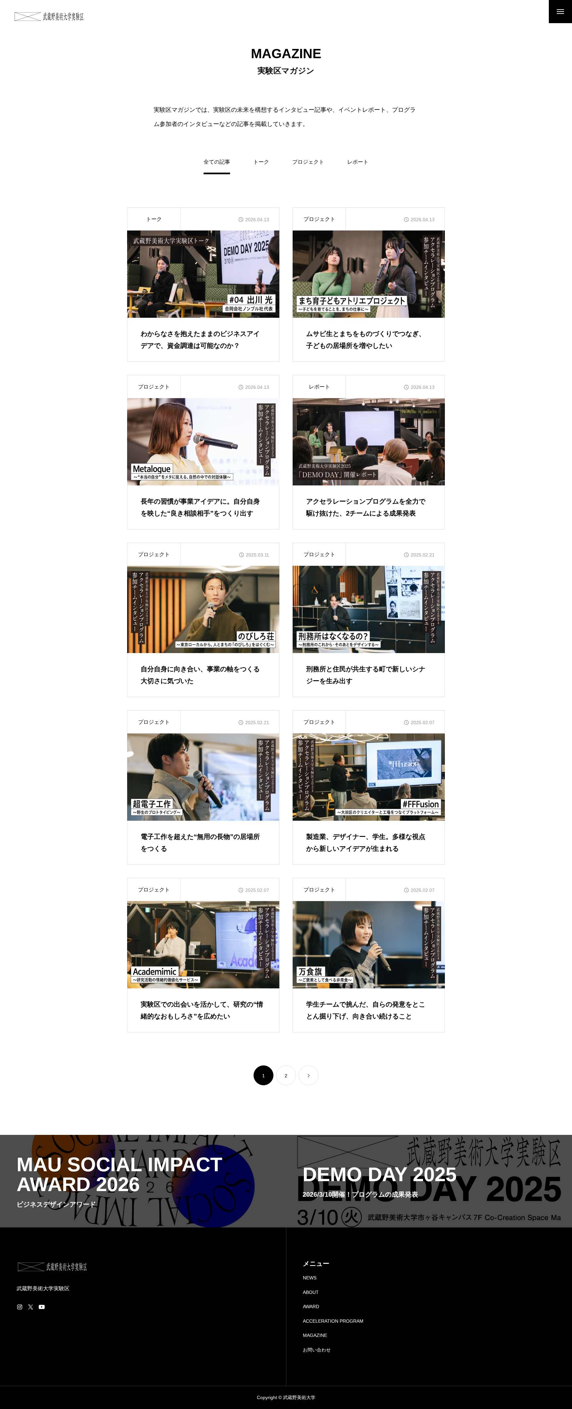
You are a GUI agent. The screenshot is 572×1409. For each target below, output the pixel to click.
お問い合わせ (317, 1349)
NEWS (309, 1277)
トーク (261, 162)
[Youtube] (41, 1307)
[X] (30, 1307)
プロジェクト (308, 162)
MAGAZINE (315, 1335)
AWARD (311, 1306)
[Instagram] (20, 1307)
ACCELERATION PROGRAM (333, 1321)
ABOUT (311, 1292)
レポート (357, 162)
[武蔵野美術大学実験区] (49, 16)
